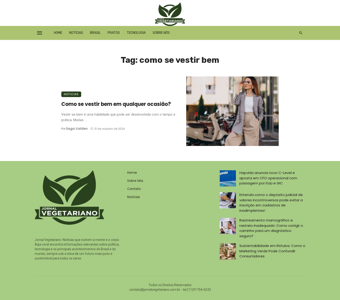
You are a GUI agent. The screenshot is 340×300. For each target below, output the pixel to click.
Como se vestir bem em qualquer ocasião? (116, 104)
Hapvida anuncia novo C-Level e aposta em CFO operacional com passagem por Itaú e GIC (268, 178)
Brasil (95, 33)
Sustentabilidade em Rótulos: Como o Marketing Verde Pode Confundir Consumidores (272, 251)
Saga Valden (77, 128)
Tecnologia (136, 33)
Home (58, 33)
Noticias (76, 33)
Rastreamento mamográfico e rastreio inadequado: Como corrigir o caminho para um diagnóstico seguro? (271, 228)
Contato (134, 188)
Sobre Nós (161, 33)
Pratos (114, 33)
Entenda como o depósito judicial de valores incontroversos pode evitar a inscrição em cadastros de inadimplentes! (271, 202)
